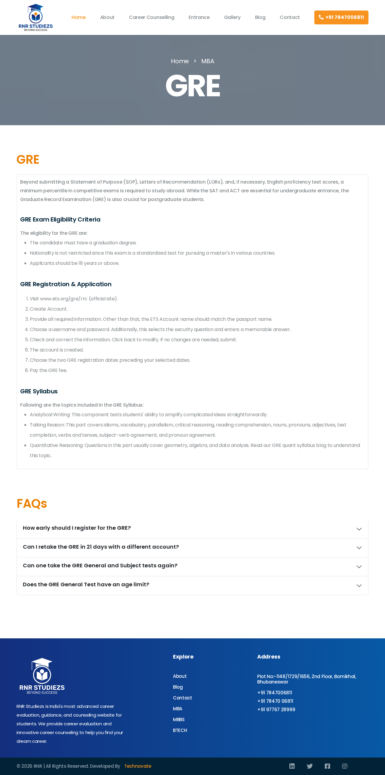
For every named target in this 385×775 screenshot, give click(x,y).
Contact (290, 17)
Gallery (232, 17)
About (107, 17)
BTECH (180, 730)
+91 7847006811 (344, 17)
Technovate (137, 766)
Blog (260, 17)
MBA (207, 61)
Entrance (199, 17)
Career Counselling (151, 17)
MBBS (179, 719)
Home (79, 17)
